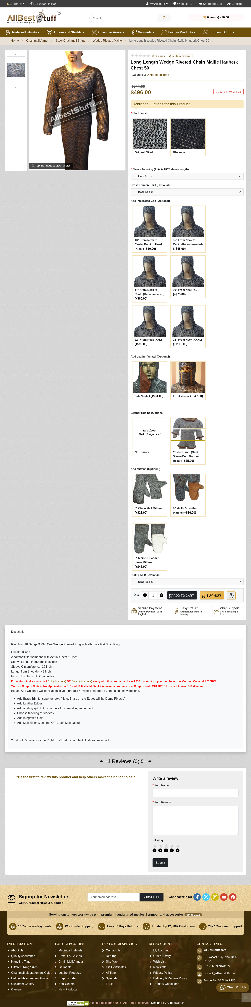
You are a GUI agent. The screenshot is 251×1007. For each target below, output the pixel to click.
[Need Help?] (231, 595)
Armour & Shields (70, 956)
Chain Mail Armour (71, 961)
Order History (162, 956)
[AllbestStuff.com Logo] (34, 16)
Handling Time (20, 961)
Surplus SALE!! (220, 32)
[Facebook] (197, 897)
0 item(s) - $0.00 (217, 17)
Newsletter (160, 967)
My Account (161, 950)
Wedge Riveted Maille (107, 40)
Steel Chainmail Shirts (70, 40)
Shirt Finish (140, 113)
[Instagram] (215, 897)
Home (15, 40)
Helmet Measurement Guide (29, 978)
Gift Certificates (116, 967)
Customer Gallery (22, 984)
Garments (144, 32)
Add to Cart (183, 595)
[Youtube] (224, 897)
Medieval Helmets (24, 32)
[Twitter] (206, 897)
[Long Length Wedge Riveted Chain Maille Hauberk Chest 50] (77, 110)
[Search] (164, 18)
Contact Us (113, 950)
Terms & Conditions (166, 984)
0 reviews (158, 56)
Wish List (159, 961)
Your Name (161, 785)
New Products (68, 989)
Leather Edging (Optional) (147, 412)
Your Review (162, 802)
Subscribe (151, 897)
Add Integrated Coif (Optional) (150, 200)
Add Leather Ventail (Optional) (150, 356)
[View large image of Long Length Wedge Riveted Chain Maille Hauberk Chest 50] (16, 70)
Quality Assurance (23, 956)
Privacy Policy (162, 972)
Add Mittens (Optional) (145, 469)
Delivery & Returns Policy (170, 978)
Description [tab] (18, 631)
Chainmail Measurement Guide (31, 972)
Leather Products (181, 32)
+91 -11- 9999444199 (217, 966)
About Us (17, 950)
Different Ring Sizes (24, 967)
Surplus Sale (67, 978)
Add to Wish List (230, 91)
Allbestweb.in (175, 1003)
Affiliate (111, 972)
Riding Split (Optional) (145, 574)
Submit (160, 862)
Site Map (112, 961)
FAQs (109, 984)
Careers (16, 989)
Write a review (180, 56)
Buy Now (213, 595)
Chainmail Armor (110, 32)
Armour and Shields (67, 32)
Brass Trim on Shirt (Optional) (150, 185)
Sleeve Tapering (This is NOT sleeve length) (160, 169)
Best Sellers (67, 984)
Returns (111, 956)
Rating (158, 840)
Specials (111, 978)
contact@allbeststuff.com (219, 973)
